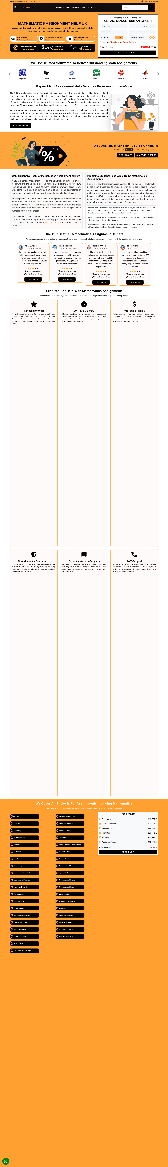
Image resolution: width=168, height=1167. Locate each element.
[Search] (150, 7)
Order (83, 7)
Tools (97, 7)
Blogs (68, 7)
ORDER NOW (128, 852)
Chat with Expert (146, 155)
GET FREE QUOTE (128, 53)
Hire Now (33, 279)
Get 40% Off (125, 155)
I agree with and (119, 42)
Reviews (75, 7)
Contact (90, 7)
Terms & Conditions (129, 42)
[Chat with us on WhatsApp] (5, 1161)
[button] (9, 73)
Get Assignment (21, 126)
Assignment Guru (53, 222)
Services (59, 7)
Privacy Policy (114, 42)
